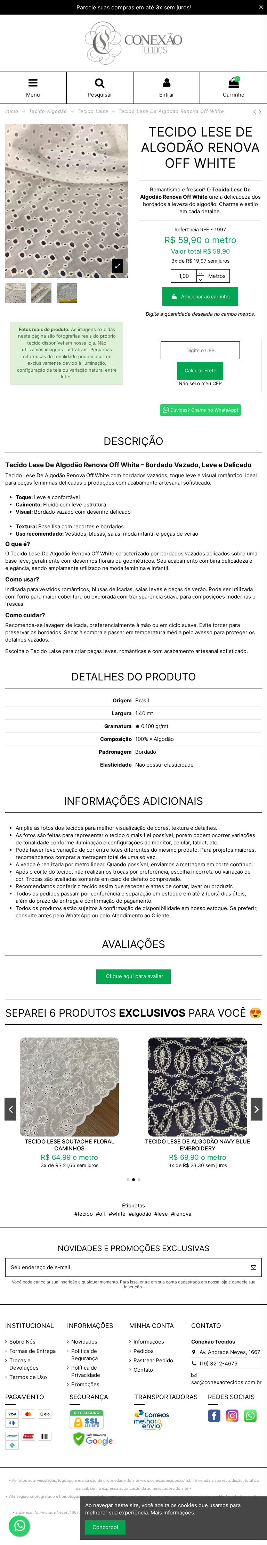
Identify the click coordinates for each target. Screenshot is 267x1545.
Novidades (84, 1341)
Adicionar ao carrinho (205, 296)
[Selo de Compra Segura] (93, 1438)
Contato (143, 1369)
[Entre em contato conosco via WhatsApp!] (250, 1415)
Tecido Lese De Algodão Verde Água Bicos (201, 1144)
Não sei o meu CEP (200, 383)
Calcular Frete (200, 370)
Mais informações (172, 1512)
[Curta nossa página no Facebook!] (214, 1415)
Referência (187, 229)
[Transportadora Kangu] (148, 1423)
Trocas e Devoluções (24, 1364)
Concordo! (105, 1527)
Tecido (220, 189)
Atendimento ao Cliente (140, 915)
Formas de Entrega (32, 1351)
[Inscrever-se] (253, 1267)
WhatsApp (77, 915)
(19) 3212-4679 (218, 1363)
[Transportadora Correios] (151, 1413)
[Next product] (260, 111)
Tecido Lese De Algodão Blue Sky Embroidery (72, 1144)
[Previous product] (256, 111)
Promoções (85, 1384)
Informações (149, 1341)
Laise (54, 651)
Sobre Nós (22, 1341)
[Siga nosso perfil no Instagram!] (232, 1415)
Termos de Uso (28, 1377)
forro (23, 596)
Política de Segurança (84, 1355)
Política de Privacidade (85, 1371)
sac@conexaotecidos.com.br (226, 1382)
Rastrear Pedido (153, 1360)
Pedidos (144, 1351)
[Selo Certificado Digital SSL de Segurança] (87, 1419)
